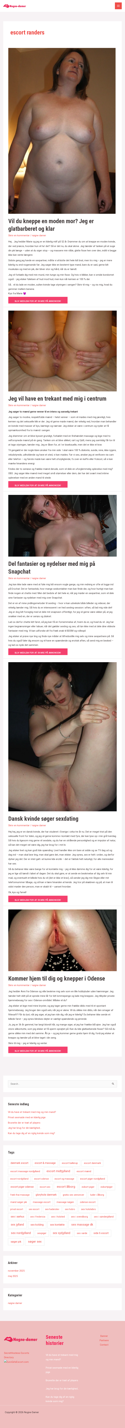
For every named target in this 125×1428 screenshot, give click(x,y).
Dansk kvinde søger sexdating (43, 818)
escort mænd (84, 1171)
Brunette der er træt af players (24, 1122)
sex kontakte (57, 1224)
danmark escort (19, 1163)
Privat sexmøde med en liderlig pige (27, 1117)
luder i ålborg (97, 1194)
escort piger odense (22, 1186)
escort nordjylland (19, 1178)
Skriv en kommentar (19, 235)
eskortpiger (107, 1186)
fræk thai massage (20, 1195)
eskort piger (88, 1186)
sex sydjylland (61, 1233)
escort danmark (92, 1163)
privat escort (16, 1209)
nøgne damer (39, 235)
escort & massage (45, 1163)
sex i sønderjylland (104, 1216)
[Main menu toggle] (118, 5)
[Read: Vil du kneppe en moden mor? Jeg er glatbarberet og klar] (62, 130)
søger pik (16, 1241)
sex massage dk (82, 1224)
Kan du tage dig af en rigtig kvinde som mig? (31, 1133)
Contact (104, 1344)
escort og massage (64, 1178)
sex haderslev (52, 1209)
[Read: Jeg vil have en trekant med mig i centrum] (62, 350)
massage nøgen (65, 1202)
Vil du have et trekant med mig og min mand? (32, 1112)
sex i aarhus (17, 1216)
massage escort (41, 1202)
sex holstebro (88, 1209)
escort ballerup (70, 1163)
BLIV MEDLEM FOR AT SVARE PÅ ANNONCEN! (38, 301)
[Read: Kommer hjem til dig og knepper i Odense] (62, 940)
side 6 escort (101, 1233)
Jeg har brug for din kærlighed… (24, 1127)
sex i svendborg (79, 1216)
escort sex (45, 1187)
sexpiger (41, 1233)
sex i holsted (58, 1216)
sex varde (82, 1233)
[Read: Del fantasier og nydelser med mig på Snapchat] (62, 525)
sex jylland (17, 1224)
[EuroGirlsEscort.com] (16, 1361)
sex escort (34, 1209)
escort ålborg (66, 1186)
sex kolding (37, 1224)
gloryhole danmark (46, 1194)
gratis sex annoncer (73, 1194)
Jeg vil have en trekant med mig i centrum (57, 398)
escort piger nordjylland (92, 1178)
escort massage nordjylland (25, 1171)
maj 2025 (13, 1276)
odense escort (88, 1202)
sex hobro (70, 1209)
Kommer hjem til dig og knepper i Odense (56, 978)
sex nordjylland (21, 1233)
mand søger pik (18, 1202)
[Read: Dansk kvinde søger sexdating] (62, 736)
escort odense (41, 1178)
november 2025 (16, 1270)
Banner (104, 1336)
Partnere (104, 1340)
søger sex (35, 1241)
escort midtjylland (58, 1171)
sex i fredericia (37, 1216)
